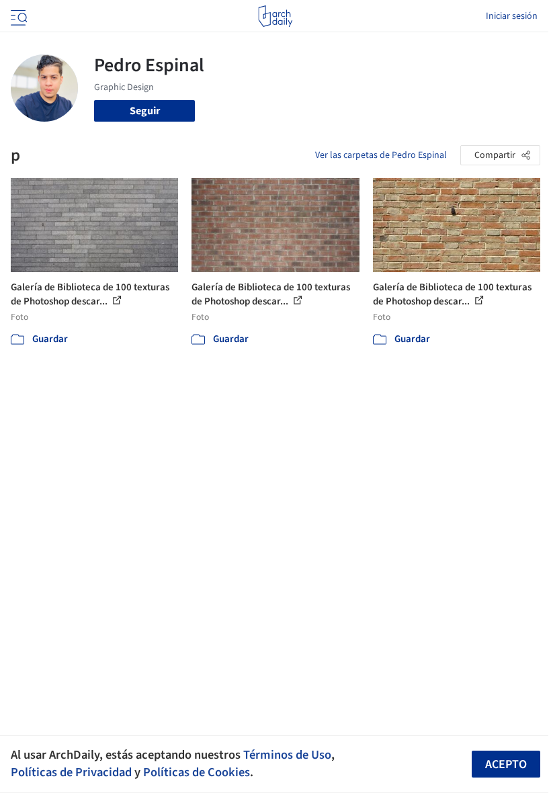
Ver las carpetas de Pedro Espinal (381, 155)
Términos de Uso (287, 754)
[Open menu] (17, 16)
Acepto (506, 764)
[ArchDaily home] (275, 16)
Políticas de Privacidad (71, 772)
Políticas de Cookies (196, 772)
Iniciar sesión (512, 16)
